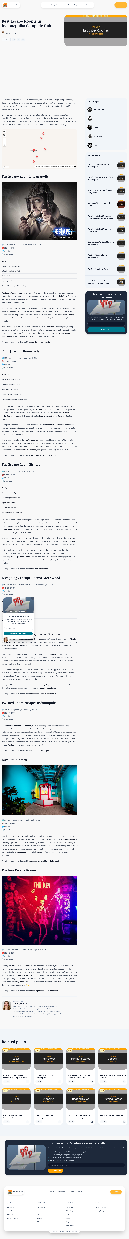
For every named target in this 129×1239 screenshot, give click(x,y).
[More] (18, 39)
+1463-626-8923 (10, 588)
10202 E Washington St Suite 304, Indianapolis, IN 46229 (25, 950)
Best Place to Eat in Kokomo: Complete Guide (99, 191)
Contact (88, 5)
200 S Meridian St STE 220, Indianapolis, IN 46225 (22, 245)
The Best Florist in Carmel (98, 269)
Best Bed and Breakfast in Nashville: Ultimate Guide (98, 282)
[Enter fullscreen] (4, 135)
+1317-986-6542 (10, 474)
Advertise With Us (12, 1218)
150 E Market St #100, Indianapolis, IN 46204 (21, 358)
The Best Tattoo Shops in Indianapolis (98, 165)
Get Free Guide (106, 330)
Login (67, 1215)
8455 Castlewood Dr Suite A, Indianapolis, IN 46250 (23, 820)
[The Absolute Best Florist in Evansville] (121, 230)
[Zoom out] (4, 142)
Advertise (72, 1192)
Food (38, 1211)
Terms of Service (101, 1207)
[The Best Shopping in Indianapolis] (48, 1099)
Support (76, 5)
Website (7, 251)
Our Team (10, 1215)
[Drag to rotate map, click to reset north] (4, 145)
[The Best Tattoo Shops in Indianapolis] (121, 165)
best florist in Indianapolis (40, 750)
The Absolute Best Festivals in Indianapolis (100, 178)
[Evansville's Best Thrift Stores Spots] (48, 1059)
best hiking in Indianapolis (40, 342)
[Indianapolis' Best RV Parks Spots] (121, 204)
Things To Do (41, 1207)
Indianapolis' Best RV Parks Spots (99, 204)
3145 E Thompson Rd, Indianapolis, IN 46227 (21, 710)
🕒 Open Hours (7, 254)
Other (5, 1050)
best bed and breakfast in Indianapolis (44, 861)
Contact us (69, 1207)
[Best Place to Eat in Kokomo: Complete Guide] (121, 191)
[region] (39, 149)
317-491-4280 (9, 953)
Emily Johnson (9, 30)
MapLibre (37, 166)
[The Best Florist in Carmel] (121, 269)
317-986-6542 (9, 248)
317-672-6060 (9, 823)
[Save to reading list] (14, 39)
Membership (61, 1192)
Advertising (69, 1211)
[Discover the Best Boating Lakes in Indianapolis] (80, 1099)
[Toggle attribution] (75, 166)
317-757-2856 (9, 713)
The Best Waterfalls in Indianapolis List (97, 256)
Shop (45, 5)
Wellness (39, 1218)
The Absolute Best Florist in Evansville (99, 230)
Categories (54, 5)
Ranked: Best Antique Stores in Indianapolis (100, 243)
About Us (67, 5)
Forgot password (71, 1222)
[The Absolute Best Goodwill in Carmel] (112, 1059)
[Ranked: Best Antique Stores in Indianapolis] (121, 243)
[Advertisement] (64, 74)
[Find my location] (4, 131)
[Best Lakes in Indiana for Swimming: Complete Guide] (16, 1059)
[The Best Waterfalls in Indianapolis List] (121, 256)
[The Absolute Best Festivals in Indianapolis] (121, 178)
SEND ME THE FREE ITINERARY (18, 634)
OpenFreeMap (45, 166)
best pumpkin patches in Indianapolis (44, 990)
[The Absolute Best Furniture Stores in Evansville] (80, 1059)
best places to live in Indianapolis (43, 455)
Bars (38, 1215)
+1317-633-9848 (10, 361)
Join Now (121, 5)
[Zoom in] (4, 139)
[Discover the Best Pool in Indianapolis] (16, 1099)
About (52, 1192)
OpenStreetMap (69, 166)
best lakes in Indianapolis (39, 568)
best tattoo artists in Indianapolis (43, 693)
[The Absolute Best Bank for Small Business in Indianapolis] (121, 217)
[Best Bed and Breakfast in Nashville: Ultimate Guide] (121, 282)
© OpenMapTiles (54, 166)
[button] (34, 149)
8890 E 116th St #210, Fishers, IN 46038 (19, 471)
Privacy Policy (100, 1211)
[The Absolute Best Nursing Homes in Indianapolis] (112, 1099)
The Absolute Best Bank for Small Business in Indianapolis (100, 217)
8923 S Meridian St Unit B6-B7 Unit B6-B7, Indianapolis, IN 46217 (28, 585)
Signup (68, 1218)
